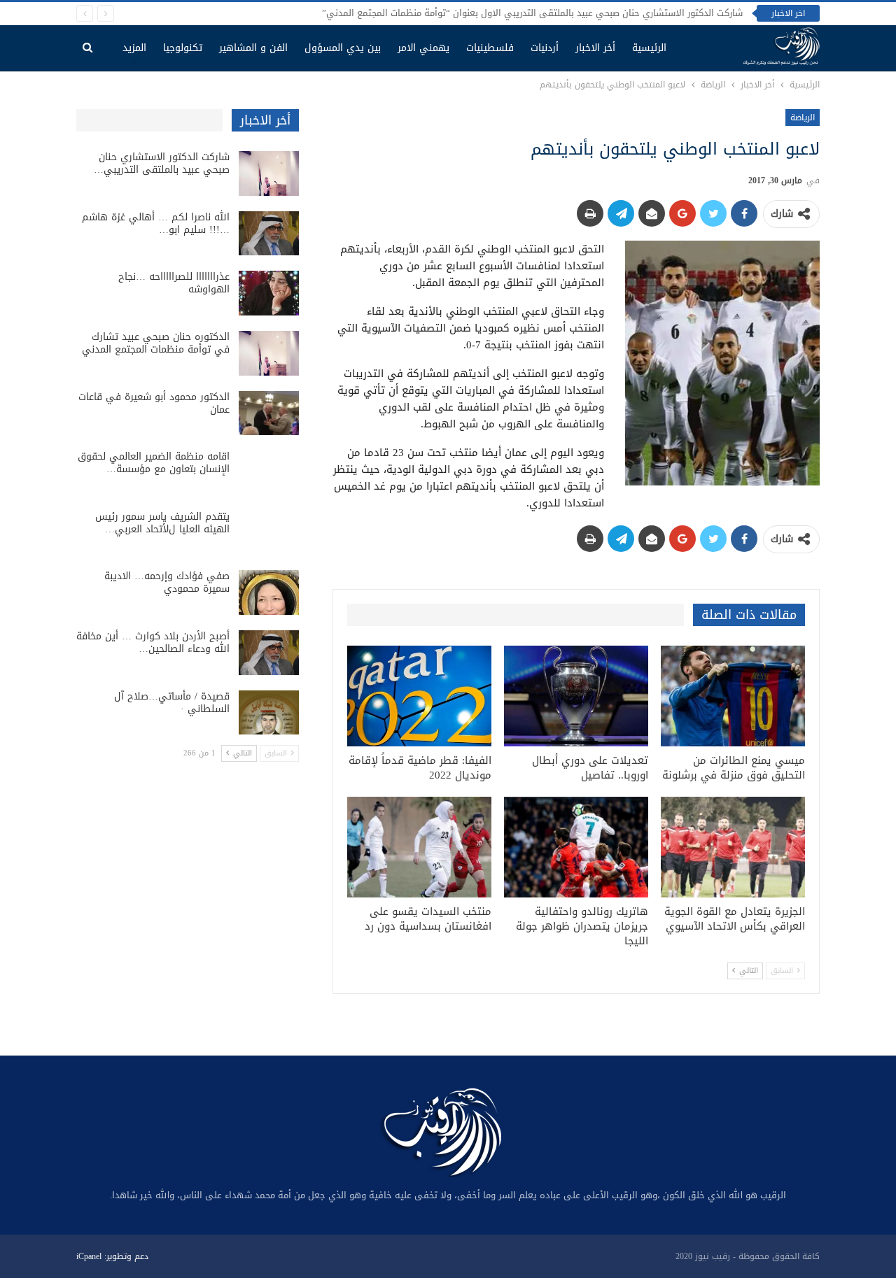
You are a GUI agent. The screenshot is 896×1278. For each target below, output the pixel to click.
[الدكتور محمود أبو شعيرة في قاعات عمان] (269, 413)
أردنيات (545, 47)
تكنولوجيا (182, 47)
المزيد (134, 47)
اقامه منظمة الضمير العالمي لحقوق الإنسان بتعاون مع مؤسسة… (154, 462)
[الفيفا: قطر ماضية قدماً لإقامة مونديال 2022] (419, 696)
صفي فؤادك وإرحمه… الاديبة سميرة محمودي (167, 582)
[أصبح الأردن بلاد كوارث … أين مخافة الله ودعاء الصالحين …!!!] (269, 652)
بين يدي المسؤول (342, 47)
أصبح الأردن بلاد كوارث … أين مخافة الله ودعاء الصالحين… (153, 642)
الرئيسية (649, 47)
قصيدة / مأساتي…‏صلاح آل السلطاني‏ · (172, 702)
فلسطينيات (490, 47)
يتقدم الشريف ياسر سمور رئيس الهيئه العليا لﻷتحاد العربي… (162, 523)
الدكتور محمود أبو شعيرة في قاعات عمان (154, 403)
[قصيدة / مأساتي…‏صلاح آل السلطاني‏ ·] (269, 712)
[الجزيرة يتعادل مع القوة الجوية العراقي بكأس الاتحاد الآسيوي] (733, 847)
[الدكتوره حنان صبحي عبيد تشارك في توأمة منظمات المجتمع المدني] (269, 353)
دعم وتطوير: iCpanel (112, 1256)
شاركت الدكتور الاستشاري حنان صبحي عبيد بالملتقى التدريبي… (162, 163)
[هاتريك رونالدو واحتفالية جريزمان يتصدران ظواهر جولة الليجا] (576, 847)
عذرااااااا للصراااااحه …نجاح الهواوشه (174, 283)
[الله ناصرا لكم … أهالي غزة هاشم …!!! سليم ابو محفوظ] (269, 233)
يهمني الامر (423, 47)
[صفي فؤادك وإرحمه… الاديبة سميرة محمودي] (269, 592)
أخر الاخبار (595, 47)
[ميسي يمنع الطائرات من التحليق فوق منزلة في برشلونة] (733, 696)
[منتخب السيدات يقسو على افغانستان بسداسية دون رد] (419, 847)
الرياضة (802, 117)
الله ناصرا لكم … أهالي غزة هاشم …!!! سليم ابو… (156, 223)
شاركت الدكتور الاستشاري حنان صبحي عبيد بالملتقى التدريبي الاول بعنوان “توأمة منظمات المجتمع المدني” (532, 13)
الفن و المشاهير (253, 47)
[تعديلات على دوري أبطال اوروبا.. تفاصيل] (576, 696)
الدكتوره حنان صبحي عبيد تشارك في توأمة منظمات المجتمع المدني (156, 343)
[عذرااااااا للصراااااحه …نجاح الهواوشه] (269, 293)
